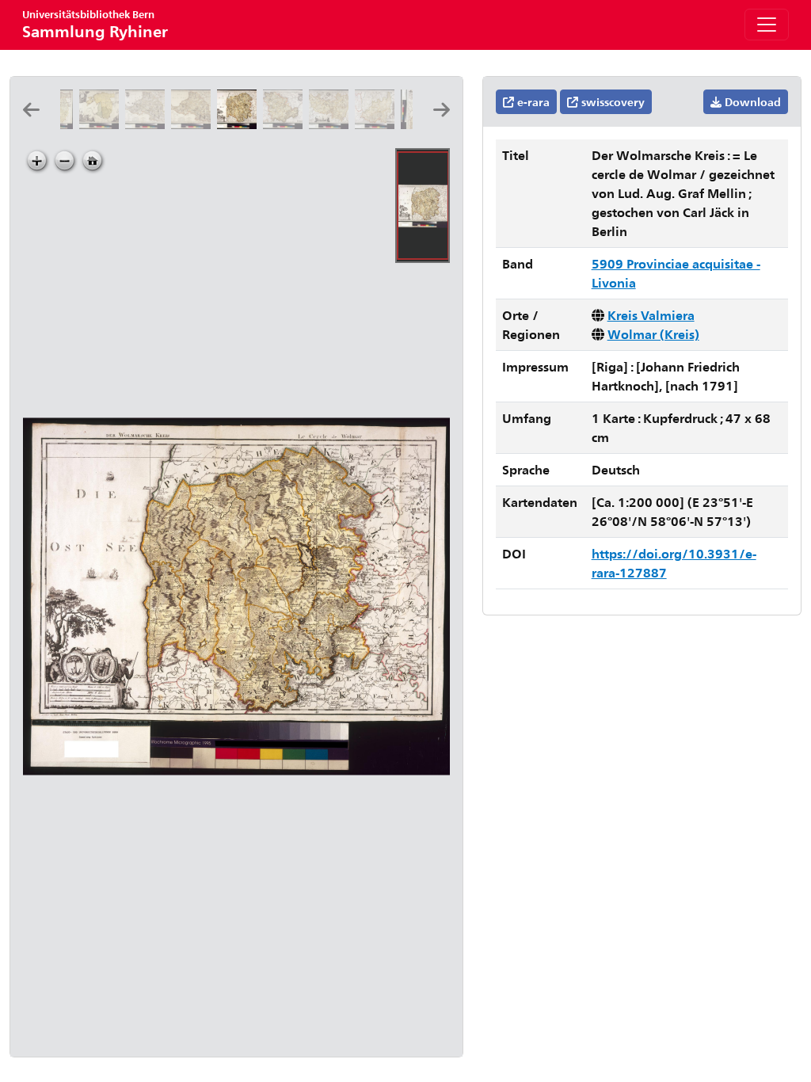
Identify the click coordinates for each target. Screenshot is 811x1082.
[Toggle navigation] (766, 24)
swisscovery (611, 101)
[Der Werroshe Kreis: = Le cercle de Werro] (378, 124)
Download (751, 101)
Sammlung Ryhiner (95, 24)
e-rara (532, 101)
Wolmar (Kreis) (653, 334)
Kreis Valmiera (651, 315)
